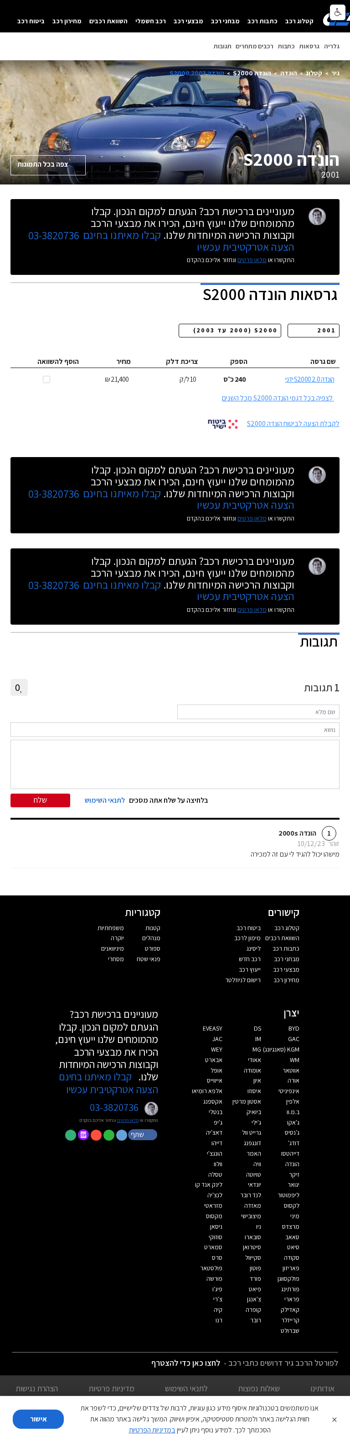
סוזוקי (215, 1237)
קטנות (152, 928)
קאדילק (290, 1309)
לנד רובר (250, 1195)
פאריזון (291, 1268)
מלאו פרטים (252, 260)
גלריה (332, 46)
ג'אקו (293, 1122)
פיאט (255, 1289)
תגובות (223, 46)
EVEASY (212, 1028)
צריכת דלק (182, 361)
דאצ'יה (214, 1132)
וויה (257, 1164)
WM (294, 1060)
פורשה (214, 1278)
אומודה (252, 1070)
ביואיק (254, 1112)
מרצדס (290, 1226)
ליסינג (254, 948)
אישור (38, 1419)
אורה (293, 1080)
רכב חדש (250, 959)
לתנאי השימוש (186, 1388)
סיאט (293, 1247)
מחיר (123, 361)
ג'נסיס (292, 1132)
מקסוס (214, 1216)
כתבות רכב (262, 20)
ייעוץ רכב (250, 969)
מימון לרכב (247, 938)
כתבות (286, 46)
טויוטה (253, 1174)
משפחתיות (111, 928)
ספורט (152, 948)
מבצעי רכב (188, 20)
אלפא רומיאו (207, 1091)
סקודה (291, 1257)
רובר (255, 1320)
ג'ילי (256, 1122)
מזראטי (213, 1205)
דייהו (216, 1143)
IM (258, 1039)
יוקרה (117, 938)
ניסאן (216, 1226)
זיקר (294, 1174)
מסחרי (116, 959)
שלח (40, 800)
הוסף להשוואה (58, 361)
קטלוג (314, 72)
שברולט (290, 1330)
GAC (293, 1039)
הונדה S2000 (252, 72)
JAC (217, 1039)
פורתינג (290, 1289)
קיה (218, 1309)
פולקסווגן (288, 1278)
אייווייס (214, 1080)
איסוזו (254, 1091)
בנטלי (215, 1112)
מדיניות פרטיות (111, 1388)
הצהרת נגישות (36, 1388)
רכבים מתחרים (254, 46)
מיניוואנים (112, 948)
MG (256, 1049)
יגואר (293, 1184)
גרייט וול (251, 1132)
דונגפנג (252, 1143)
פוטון (255, 1268)
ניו (258, 1226)
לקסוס (291, 1205)
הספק (238, 361)
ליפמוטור (288, 1195)
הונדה (288, 72)
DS (257, 1028)
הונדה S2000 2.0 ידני (309, 379)
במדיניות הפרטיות (152, 1430)
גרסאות (309, 46)
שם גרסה (323, 361)
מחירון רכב (67, 20)
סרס (217, 1257)
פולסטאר (211, 1268)
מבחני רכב (225, 20)
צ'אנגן (254, 1299)
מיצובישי (251, 1216)
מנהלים (151, 938)
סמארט (213, 1247)
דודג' (293, 1143)
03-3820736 (53, 235)
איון (257, 1080)
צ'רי (217, 1299)
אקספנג (212, 1101)
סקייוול (253, 1257)
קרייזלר (290, 1320)
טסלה (215, 1174)
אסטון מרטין (246, 1101)
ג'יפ (218, 1122)
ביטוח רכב (31, 20)
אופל (216, 1070)
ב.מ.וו (293, 1112)
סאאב (292, 1237)
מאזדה (252, 1205)
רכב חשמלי (150, 20)
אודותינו (322, 1388)
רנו (219, 1320)
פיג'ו (217, 1289)
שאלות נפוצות (259, 1388)
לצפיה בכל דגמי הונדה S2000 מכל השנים (277, 398)
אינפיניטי (288, 1091)
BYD (293, 1028)
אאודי (254, 1060)
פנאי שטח (148, 959)
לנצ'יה (214, 1195)
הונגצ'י (214, 1153)
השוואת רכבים (108, 20)
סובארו (253, 1237)
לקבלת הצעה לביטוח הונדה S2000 (293, 423)
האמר (254, 1153)
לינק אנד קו (208, 1184)
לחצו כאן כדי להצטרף (185, 1363)
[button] (143, 1134)
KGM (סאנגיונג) (281, 1049)
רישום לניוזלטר (243, 980)
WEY (216, 1049)
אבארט (213, 1060)
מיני (294, 1216)
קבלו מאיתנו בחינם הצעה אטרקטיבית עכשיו (108, 1083)
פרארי (291, 1299)
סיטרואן (252, 1247)
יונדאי (254, 1184)
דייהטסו (290, 1153)
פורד (255, 1278)
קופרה (253, 1309)
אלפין (292, 1101)
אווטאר (291, 1070)
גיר (335, 72)
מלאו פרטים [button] (128, 1120)
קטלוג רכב (299, 20)
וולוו (218, 1164)
